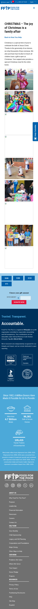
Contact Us (13, 522)
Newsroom (12, 514)
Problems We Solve (15, 560)
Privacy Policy (14, 585)
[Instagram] (13, 485)
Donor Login (5, 2)
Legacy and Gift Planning (17, 539)
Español (11, 605)
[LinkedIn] (31, 485)
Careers (11, 518)
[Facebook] (7, 485)
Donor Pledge (13, 572)
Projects (12, 576)
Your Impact (13, 568)
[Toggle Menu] (34, 8)
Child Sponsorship (15, 535)
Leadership (12, 506)
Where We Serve (14, 564)
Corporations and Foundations (19, 543)
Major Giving (13, 547)
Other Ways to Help (15, 551)
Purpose (12, 502)
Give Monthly (13, 531)
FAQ (10, 597)
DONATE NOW (19, 302)
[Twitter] (25, 485)
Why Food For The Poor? (17, 498)
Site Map (12, 601)
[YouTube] (19, 485)
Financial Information (16, 510)
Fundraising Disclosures (17, 593)
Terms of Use (13, 589)
